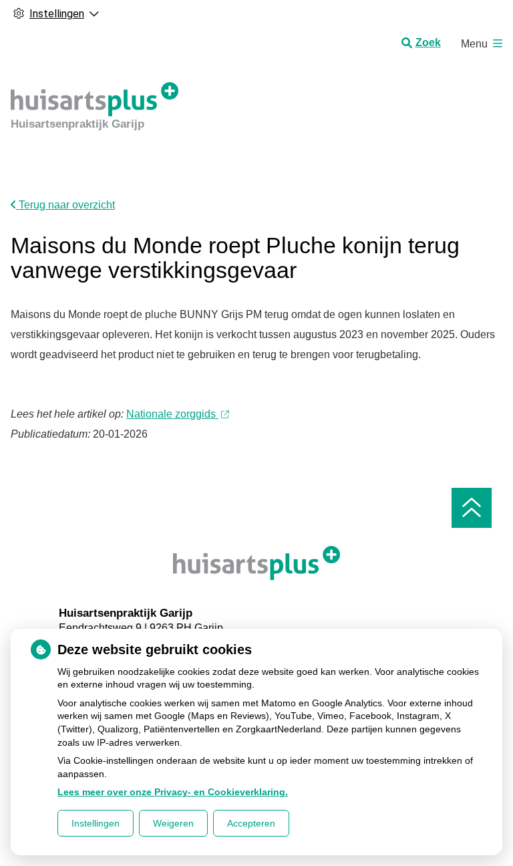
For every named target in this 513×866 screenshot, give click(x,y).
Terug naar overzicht (65, 204)
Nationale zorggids (172, 414)
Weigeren (173, 823)
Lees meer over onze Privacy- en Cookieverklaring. (172, 791)
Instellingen (95, 823)
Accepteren (251, 823)
